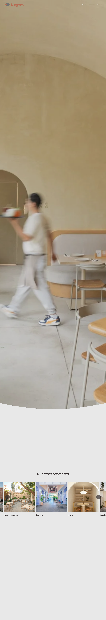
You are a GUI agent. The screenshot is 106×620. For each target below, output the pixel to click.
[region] (53, 499)
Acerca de (92, 5)
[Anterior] (7, 497)
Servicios (84, 5)
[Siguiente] (98, 497)
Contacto (99, 5)
